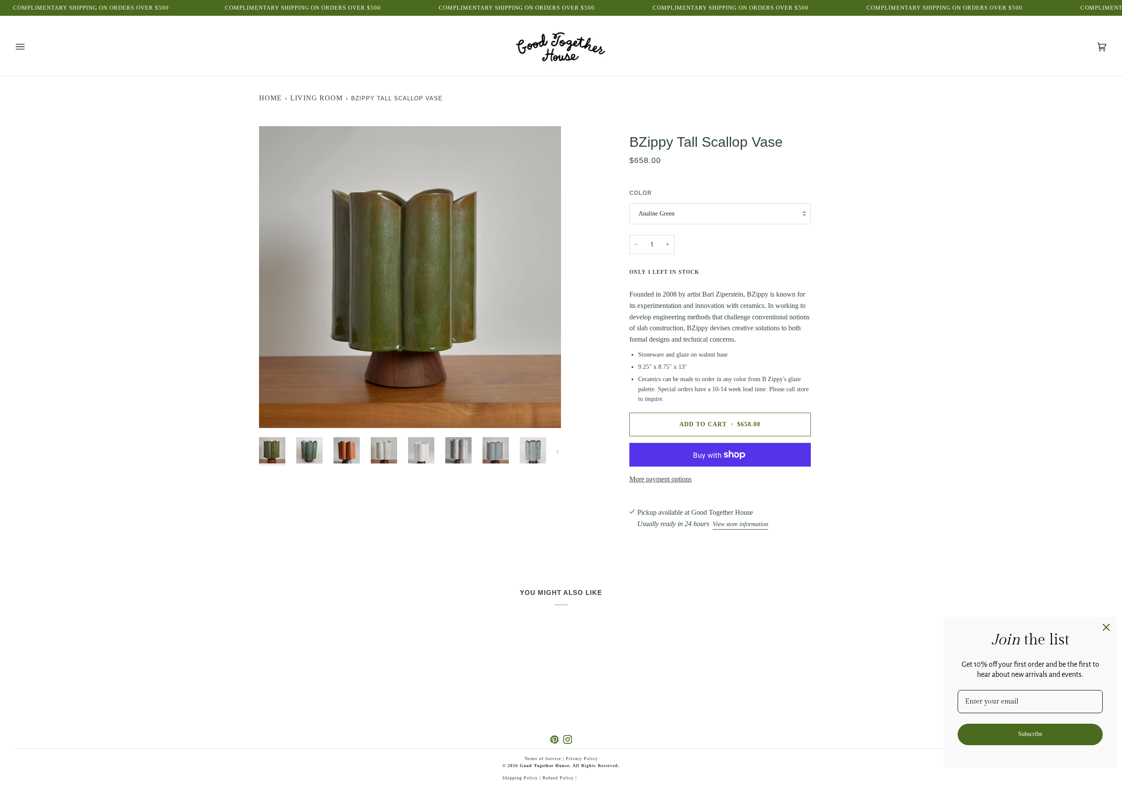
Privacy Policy (582, 758)
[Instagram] (567, 739)
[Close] (1106, 627)
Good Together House (544, 765)
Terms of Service (543, 758)
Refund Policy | (560, 777)
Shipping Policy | (522, 777)
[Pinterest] (554, 739)
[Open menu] (29, 47)
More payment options (660, 479)
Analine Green (657, 213)
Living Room (316, 98)
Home (270, 98)
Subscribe (1030, 734)
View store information (740, 524)
